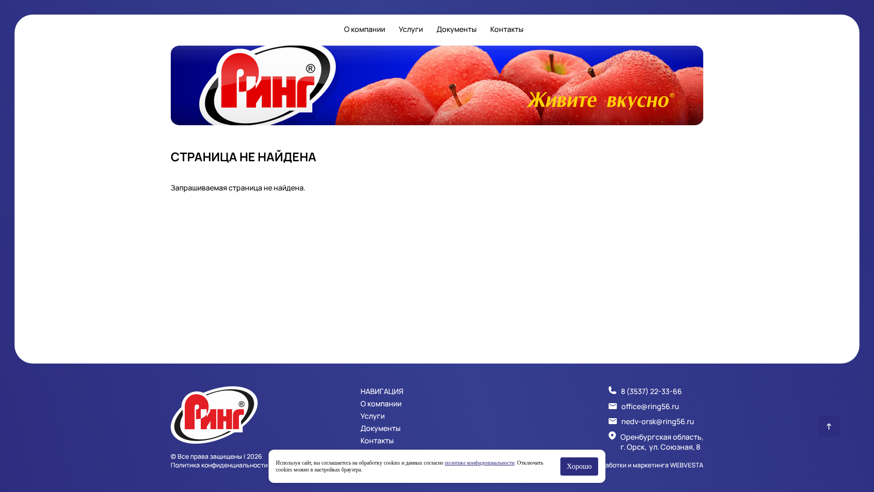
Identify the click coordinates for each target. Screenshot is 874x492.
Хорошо (579, 466)
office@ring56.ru (650, 406)
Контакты (506, 29)
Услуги (411, 29)
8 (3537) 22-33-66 (651, 391)
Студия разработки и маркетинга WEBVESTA (635, 465)
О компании (364, 29)
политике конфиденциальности (479, 463)
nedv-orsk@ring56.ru (657, 421)
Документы (457, 29)
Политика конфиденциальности (219, 465)
